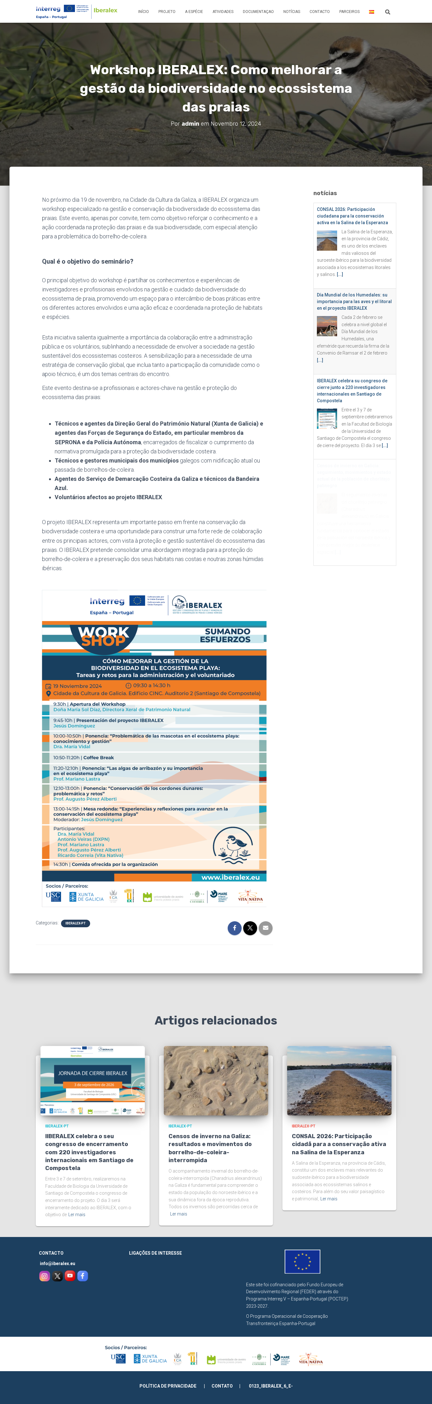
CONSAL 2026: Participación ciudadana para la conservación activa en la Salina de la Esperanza (352, 216)
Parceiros (349, 11)
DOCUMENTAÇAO (258, 11)
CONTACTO (320, 11)
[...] (340, 274)
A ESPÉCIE (194, 11)
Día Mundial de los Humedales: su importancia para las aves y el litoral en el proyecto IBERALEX (354, 301)
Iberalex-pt (75, 923)
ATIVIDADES (223, 11)
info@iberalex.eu (57, 1263)
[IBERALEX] (77, 11)
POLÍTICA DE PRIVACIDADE (171, 1386)
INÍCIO (143, 11)
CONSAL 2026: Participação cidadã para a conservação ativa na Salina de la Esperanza (339, 1144)
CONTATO (222, 1386)
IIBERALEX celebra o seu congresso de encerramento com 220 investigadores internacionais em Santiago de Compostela (89, 1152)
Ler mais (76, 1214)
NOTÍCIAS (291, 11)
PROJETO (167, 11)
